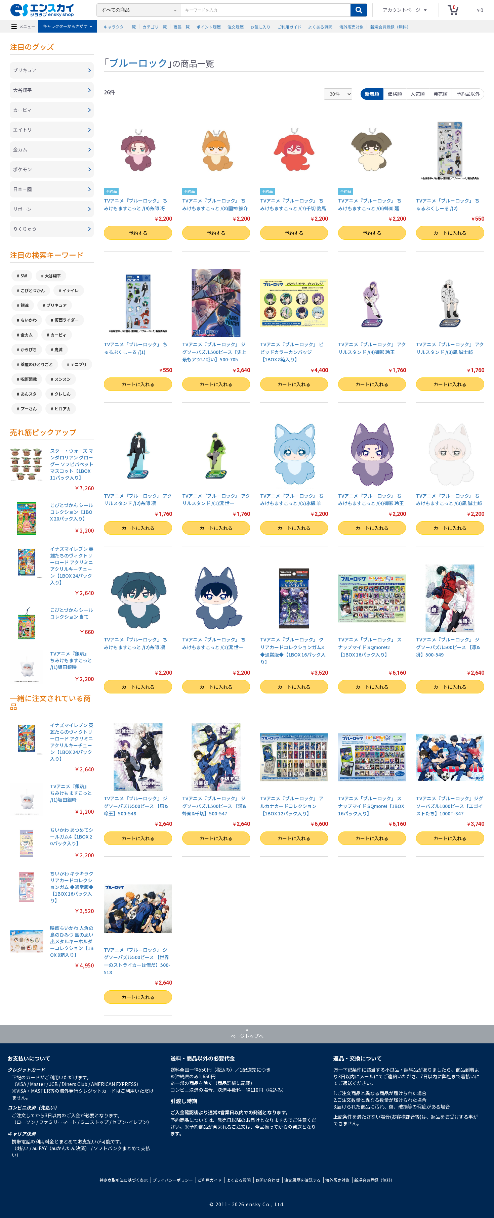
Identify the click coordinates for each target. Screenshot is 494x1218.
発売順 (441, 93)
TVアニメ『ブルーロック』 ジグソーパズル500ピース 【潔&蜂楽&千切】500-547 (214, 806)
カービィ (58, 335)
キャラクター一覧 (120, 26)
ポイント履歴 (209, 26)
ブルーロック (138, 62)
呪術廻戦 (28, 379)
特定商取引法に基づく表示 (123, 1180)
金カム (26, 335)
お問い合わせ (267, 1180)
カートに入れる (450, 232)
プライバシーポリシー (173, 1180)
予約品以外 (468, 93)
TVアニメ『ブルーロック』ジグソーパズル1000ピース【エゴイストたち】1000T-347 (449, 806)
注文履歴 (236, 26)
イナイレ (71, 290)
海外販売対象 (351, 26)
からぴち (28, 350)
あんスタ (28, 394)
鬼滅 (58, 350)
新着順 (372, 93)
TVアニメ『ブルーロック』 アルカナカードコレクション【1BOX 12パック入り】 (292, 806)
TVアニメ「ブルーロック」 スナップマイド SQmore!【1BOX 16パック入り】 (371, 806)
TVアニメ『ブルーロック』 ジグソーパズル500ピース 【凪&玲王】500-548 (136, 806)
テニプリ (79, 364)
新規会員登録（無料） (390, 26)
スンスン (62, 379)
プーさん (28, 409)
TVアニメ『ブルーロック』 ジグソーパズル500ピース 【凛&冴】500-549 (448, 647)
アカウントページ (402, 9)
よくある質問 (320, 26)
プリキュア (56, 305)
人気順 (418, 93)
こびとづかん (32, 290)
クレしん (62, 394)
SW (23, 276)
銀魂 (24, 305)
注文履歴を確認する (302, 1180)
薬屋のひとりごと (36, 364)
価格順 (395, 93)
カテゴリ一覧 (154, 26)
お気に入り (260, 26)
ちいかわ (28, 320)
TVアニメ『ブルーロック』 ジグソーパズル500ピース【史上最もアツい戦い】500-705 (214, 352)
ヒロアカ (62, 409)
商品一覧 (181, 26)
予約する (138, 232)
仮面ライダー (66, 320)
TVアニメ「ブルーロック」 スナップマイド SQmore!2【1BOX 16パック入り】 (370, 647)
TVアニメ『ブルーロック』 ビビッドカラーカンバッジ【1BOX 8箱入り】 (292, 352)
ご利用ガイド (289, 26)
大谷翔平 (53, 276)
